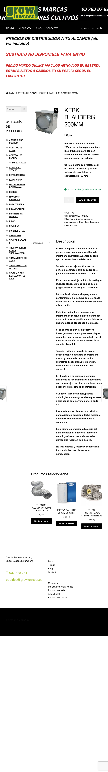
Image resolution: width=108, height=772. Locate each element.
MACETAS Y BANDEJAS (15, 198)
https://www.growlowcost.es (79, 182)
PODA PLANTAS (16, 208)
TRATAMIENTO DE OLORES (18, 267)
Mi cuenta (53, 583)
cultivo (80, 222)
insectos (68, 225)
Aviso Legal (54, 594)
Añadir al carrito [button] (41, 521)
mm (75, 225)
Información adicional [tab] (37, 252)
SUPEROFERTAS (17, 230)
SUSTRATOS (15, 235)
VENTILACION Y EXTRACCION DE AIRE (17, 276)
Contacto (52, 572)
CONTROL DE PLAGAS (26, 93)
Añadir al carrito (87, 199)
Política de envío (56, 590)
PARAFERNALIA (16, 204)
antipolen (78, 219)
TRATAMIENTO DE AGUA (18, 259)
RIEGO (12, 221)
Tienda (51, 564)
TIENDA (10, 28)
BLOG (38, 28)
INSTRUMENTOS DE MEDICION (17, 186)
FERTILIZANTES (17, 175)
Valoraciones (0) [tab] (39, 263)
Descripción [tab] (37, 242)
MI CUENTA (25, 28)
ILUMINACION (15, 179)
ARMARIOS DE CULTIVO (16, 141)
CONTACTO (52, 28)
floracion (94, 222)
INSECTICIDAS (46, 93)
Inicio (11, 93)
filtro (87, 222)
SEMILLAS (14, 226)
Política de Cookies (58, 597)
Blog (50, 568)
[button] (56, 110)
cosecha (88, 219)
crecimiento (70, 222)
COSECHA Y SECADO (15, 169)
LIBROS (13, 192)
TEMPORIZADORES (17, 241)
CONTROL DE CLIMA (15, 149)
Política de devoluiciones (60, 586)
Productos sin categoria (16, 215)
